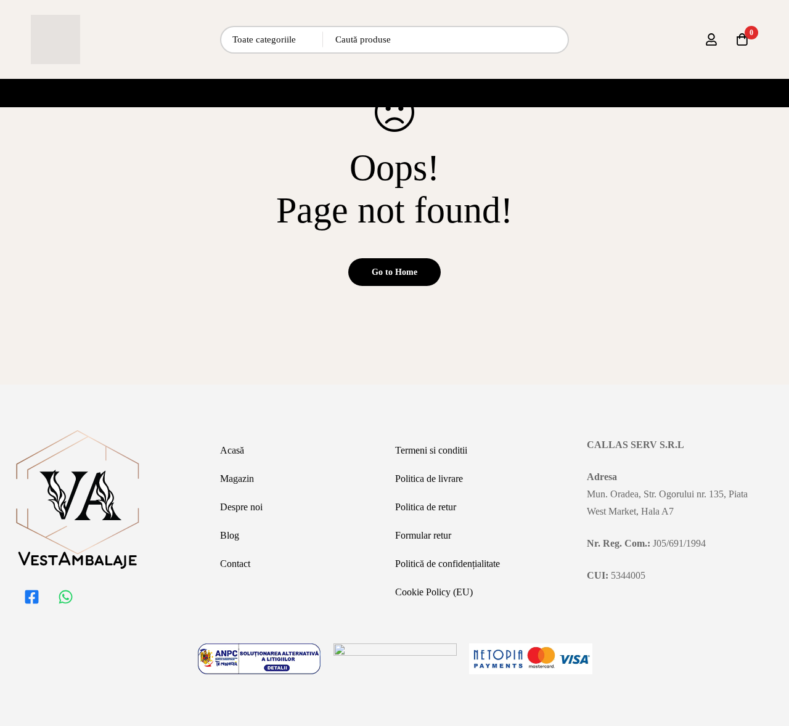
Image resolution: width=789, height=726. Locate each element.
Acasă (232, 450)
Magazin (237, 478)
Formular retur (423, 535)
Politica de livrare (429, 478)
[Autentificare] (711, 39)
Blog (229, 535)
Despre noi (241, 507)
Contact (235, 563)
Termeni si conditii (431, 450)
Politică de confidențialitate (447, 563)
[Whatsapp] (65, 596)
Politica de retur (425, 507)
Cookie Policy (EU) (434, 592)
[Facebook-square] (31, 596)
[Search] (555, 40)
